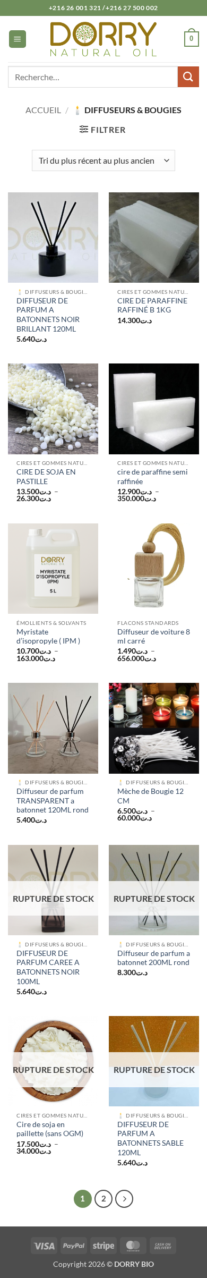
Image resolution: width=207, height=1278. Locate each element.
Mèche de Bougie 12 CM (150, 796)
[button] (17, 39)
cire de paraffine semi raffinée (152, 477)
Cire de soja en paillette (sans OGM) (49, 1129)
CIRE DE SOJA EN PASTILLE (46, 477)
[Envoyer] (188, 76)
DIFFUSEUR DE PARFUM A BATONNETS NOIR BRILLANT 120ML (48, 315)
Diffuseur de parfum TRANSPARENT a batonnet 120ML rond (52, 800)
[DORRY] (103, 39)
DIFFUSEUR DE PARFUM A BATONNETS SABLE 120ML (150, 1138)
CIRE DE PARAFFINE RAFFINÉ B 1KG (152, 306)
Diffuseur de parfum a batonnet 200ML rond (153, 958)
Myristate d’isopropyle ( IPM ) (48, 637)
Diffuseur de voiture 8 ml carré (153, 637)
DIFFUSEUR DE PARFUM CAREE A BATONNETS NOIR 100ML (48, 967)
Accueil (43, 110)
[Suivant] (124, 1199)
